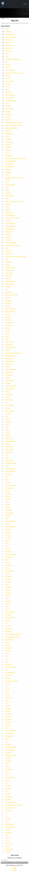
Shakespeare (8, 292)
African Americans (10, 100)
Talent (7, 546)
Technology (8, 147)
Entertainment (9, 166)
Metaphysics (8, 628)
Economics (8, 106)
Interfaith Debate (10, 807)
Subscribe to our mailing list (14, 857)
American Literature (11, 755)
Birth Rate (8, 725)
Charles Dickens (9, 410)
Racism (7, 457)
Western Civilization (11, 463)
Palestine (8, 592)
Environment (9, 358)
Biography (8, 204)
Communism (8, 253)
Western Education (10, 281)
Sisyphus (7, 537)
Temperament (9, 557)
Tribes (7, 479)
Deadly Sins (8, 697)
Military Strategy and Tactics (13, 634)
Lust (6, 656)
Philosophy (8, 39)
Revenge (7, 579)
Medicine (8, 111)
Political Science (10, 34)
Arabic (7, 763)
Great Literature (9, 81)
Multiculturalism (10, 612)
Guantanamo (8, 832)
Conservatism (9, 231)
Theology (8, 84)
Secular (7, 518)
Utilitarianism (9, 488)
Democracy (8, 234)
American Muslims (10, 242)
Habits (7, 838)
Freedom (7, 377)
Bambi (7, 738)
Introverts (8, 810)
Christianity (8, 42)
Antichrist (8, 758)
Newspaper (8, 92)
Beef (6, 741)
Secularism (8, 303)
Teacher (7, 562)
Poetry (7, 56)
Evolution (8, 788)
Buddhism (8, 251)
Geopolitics (8, 50)
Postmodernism (9, 570)
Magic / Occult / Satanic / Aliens (14, 201)
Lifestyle (7, 433)
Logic (6, 259)
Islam (6, 53)
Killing (7, 424)
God (6, 783)
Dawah (7, 333)
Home (14, 867)
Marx (6, 653)
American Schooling (11, 730)
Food (6, 791)
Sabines (7, 523)
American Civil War (10, 386)
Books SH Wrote (9, 405)
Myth (6, 606)
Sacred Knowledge (10, 526)
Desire (7, 772)
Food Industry (9, 164)
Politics (7, 264)
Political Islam (9, 449)
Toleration (8, 278)
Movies (7, 152)
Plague (7, 568)
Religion (7, 306)
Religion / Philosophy (11, 308)
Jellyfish (7, 818)
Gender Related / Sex (11, 355)
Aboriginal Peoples (10, 750)
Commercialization (10, 667)
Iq (5, 813)
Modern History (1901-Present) (13, 122)
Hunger (7, 846)
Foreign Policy (9, 212)
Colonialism (8, 421)
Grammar (7, 220)
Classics (7, 705)
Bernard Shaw (9, 399)
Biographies (8, 48)
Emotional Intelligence (11, 128)
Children (7, 408)
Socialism (8, 286)
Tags (7, 18)
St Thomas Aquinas (10, 554)
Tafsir (7, 543)
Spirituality (8, 551)
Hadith (7, 136)
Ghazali (7, 209)
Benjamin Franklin (10, 747)
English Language (10, 777)
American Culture (10, 388)
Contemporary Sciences (11, 681)
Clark (6, 703)
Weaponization (9, 460)
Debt (6, 416)
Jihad (6, 661)
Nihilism (7, 595)
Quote (14, 868)
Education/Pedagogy (11, 37)
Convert (7, 683)
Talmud (7, 548)
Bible (6, 339)
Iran (6, 816)
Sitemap (14, 870)
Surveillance (8, 452)
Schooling (8, 532)
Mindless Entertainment (12, 636)
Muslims (7, 603)
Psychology (8, 114)
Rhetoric (7, 297)
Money (7, 642)
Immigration (8, 375)
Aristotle (7, 237)
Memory (7, 620)
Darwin (7, 694)
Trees (6, 477)
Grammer (7, 829)
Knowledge (8, 325)
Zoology (7, 466)
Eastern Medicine (10, 229)
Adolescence (8, 344)
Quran (7, 187)
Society (7, 540)
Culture (7, 689)
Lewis (7, 659)
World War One (9, 512)
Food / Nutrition (9, 97)
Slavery (7, 89)
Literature (8, 31)
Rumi (6, 455)
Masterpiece (8, 614)
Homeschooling (9, 361)
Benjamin (8, 744)
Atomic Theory (9, 733)
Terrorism (8, 64)
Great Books (8, 364)
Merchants (8, 625)
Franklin (7, 794)
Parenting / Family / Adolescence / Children (14, 178)
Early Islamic (9, 133)
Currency (7, 331)
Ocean (7, 598)
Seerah (7, 190)
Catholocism (8, 719)
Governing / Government (12, 218)
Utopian (7, 490)
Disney (7, 766)
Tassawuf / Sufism (10, 184)
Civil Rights (8, 413)
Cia (6, 248)
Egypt (7, 774)
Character (8, 716)
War (6, 62)
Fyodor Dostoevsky (10, 226)
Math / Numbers (9, 195)
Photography (8, 565)
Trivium (7, 482)
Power (7, 182)
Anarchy (7, 350)
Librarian (7, 650)
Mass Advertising (10, 95)
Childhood (8, 708)
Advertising (8, 394)
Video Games (8, 273)
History (7, 28)
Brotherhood (8, 714)
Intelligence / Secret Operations (14, 805)
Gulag (6, 835)
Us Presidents (9, 275)
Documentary (9, 769)
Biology (7, 206)
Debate (7, 336)
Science (7, 86)
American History (10, 70)
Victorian (8, 493)
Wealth (7, 501)
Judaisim (7, 150)
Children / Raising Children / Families (15, 256)
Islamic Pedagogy (10, 824)
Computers (8, 675)
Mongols (7, 645)
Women (7, 507)
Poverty (7, 573)
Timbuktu (8, 499)
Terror (7, 559)
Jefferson (8, 366)
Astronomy (8, 240)
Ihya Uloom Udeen (10, 223)
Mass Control (8, 438)
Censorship (8, 722)
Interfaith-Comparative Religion (14, 73)
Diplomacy (8, 383)
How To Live (8, 843)
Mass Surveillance (10, 441)
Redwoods (8, 515)
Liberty (7, 430)
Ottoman (7, 444)
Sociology (8, 117)
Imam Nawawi (9, 849)
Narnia (7, 609)
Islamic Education (10, 827)
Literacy (7, 435)
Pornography (8, 446)
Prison (7, 584)
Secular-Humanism (10, 521)
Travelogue (8, 474)
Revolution (8, 581)
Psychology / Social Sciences (13, 59)
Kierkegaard (8, 664)
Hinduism (8, 852)
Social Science (9, 270)
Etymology (8, 785)
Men (6, 623)
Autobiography (9, 736)
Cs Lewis (7, 419)
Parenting (8, 314)
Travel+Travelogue (10, 468)
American (8, 752)
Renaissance (8, 576)
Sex (6, 289)
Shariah (7, 535)
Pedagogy (8, 601)
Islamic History (9, 108)
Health (7, 67)
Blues (6, 727)
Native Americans (10, 311)
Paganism (8, 590)
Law (6, 427)
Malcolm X (8, 317)
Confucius (8, 678)
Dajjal (6, 692)
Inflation (7, 799)
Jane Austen (8, 372)
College (7, 328)
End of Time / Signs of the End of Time (15, 158)
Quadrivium (8, 587)
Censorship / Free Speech (12, 245)
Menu (24, 4)
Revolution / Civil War (11, 295)
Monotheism (8, 648)
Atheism (7, 78)
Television (8, 300)
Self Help (7, 119)
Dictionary (8, 130)
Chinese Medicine (10, 672)
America (7, 391)
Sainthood (8, 529)
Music (7, 198)
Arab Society (8, 761)
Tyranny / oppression (11, 485)
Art (6, 402)
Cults (6, 686)
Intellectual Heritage (11, 802)
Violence (7, 75)
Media (7, 175)
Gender (7, 780)
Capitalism (8, 139)
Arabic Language (10, 342)
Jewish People (9, 322)
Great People (8, 155)
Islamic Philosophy (10, 369)
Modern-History (9, 639)
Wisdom (7, 504)
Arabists (7, 397)
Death (7, 700)
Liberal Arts (8, 319)
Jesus (6, 821)
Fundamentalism (10, 380)
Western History (9, 45)
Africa (7, 103)
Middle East (8, 262)
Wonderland (8, 510)
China (7, 670)
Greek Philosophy (10, 215)
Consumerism (9, 141)
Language (8, 144)
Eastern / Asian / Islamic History (14, 125)
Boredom (7, 711)
